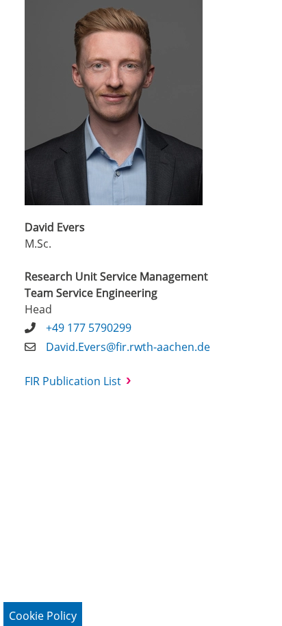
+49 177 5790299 (88, 327)
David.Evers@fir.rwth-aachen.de (128, 346)
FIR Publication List (73, 381)
